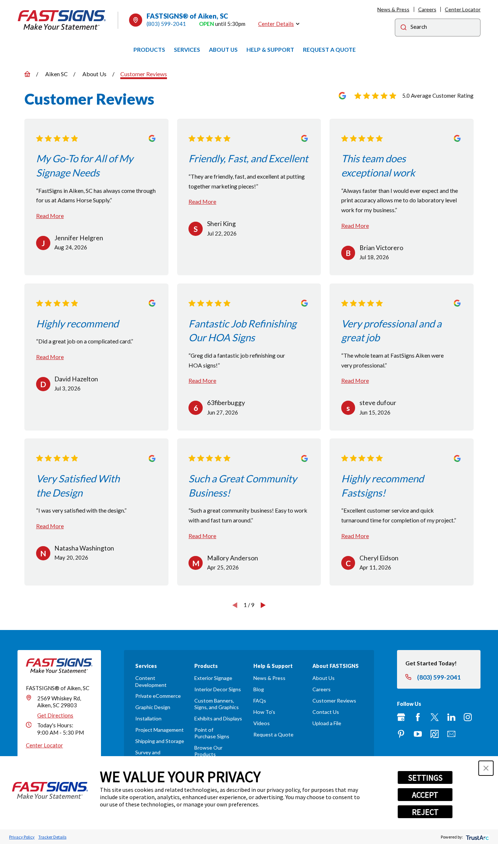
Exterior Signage (213, 678)
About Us (323, 678)
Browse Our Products (208, 750)
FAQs (259, 700)
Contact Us (325, 712)
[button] (486, 768)
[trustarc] (476, 837)
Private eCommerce (158, 696)
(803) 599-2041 (166, 23)
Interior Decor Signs (217, 689)
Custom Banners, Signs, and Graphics (216, 703)
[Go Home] (27, 74)
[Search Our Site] (403, 28)
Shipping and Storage (159, 741)
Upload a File (326, 723)
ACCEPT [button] (425, 795)
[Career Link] (435, 734)
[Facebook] (418, 717)
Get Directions (55, 715)
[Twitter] (435, 717)
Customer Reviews (334, 700)
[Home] (61, 20)
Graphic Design (152, 707)
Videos (261, 723)
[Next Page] (263, 605)
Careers (427, 9)
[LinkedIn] (451, 717)
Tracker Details (52, 837)
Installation (148, 718)
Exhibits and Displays (218, 718)
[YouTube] (418, 734)
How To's (264, 712)
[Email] (451, 734)
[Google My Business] (401, 717)
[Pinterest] (401, 734)
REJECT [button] (425, 812)
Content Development (151, 681)
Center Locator (463, 9)
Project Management (159, 730)
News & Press (393, 9)
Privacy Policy (22, 837)
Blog (258, 689)
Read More (50, 215)
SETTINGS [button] (425, 778)
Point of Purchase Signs (211, 733)
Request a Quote (273, 734)
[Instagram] (468, 717)
